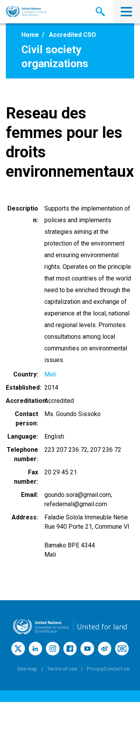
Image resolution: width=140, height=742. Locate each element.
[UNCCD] (26, 12)
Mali (50, 374)
